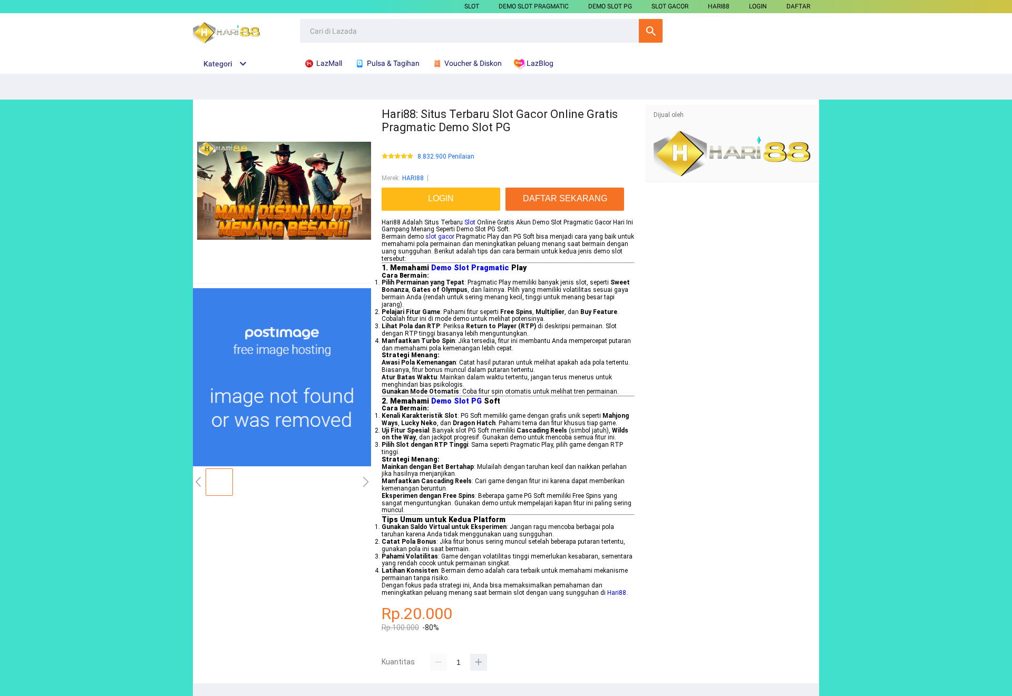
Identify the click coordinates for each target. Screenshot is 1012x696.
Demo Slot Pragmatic (470, 267)
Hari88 (616, 592)
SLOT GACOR (669, 6)
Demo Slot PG (456, 401)
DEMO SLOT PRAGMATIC (534, 6)
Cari (651, 31)
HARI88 (718, 6)
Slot (469, 222)
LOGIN (758, 6)
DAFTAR (798, 6)
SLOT (471, 6)
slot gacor (439, 236)
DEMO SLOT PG (610, 6)
